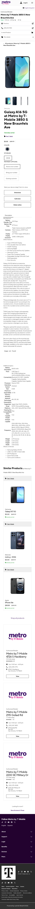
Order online (17, 205)
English (26, 8)
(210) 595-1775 (13, 667)
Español (32, 8)
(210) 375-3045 (13, 785)
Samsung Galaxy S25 (9, 340)
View (17, 676)
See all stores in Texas (17, 810)
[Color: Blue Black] (7, 149)
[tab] (8, 215)
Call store (17, 199)
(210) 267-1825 (13, 725)
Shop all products (17, 618)
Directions (17, 192)
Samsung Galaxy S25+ (23, 340)
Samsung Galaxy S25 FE (10, 342)
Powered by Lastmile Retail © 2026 (17, 905)
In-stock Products (6, 32)
